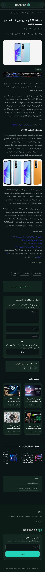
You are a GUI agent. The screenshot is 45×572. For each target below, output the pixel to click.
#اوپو (14, 274)
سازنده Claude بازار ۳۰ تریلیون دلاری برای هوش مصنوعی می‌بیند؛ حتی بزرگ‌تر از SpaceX (12, 402)
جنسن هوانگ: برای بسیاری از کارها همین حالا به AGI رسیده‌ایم (34, 428)
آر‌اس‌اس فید (38, 521)
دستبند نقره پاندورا (32, 483)
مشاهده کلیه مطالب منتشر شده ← (22, 287)
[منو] (41, 4)
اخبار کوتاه (34, 13)
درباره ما (28, 516)
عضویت (22, 554)
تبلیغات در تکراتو (37, 516)
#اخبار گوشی (36, 274)
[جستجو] (3, 4)
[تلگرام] (24, 368)
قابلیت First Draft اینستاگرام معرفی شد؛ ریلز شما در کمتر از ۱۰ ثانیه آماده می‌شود (27, 458)
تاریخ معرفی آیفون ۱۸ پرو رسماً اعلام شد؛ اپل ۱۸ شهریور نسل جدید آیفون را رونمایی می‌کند (33, 402)
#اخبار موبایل (24, 274)
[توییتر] (35, 368)
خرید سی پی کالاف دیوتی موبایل (28, 488)
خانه (41, 13)
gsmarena (34, 262)
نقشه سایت (11, 516)
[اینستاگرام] (30, 368)
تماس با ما (20, 516)
